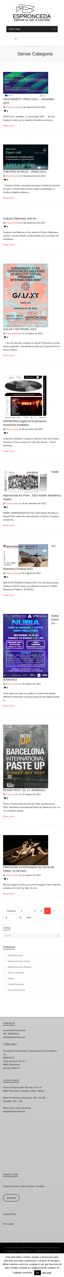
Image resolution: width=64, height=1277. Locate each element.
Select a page (14, 29)
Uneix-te (11, 1198)
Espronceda (12, 107)
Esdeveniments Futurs (19, 961)
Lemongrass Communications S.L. (20, 1251)
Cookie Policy (9, 1214)
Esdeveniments (15, 955)
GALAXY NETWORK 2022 (19, 329)
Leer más (46, 1272)
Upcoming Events (16, 990)
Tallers (11, 978)
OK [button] (37, 1273)
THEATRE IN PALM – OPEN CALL (25, 171)
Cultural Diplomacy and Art (19, 218)
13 (20, 917)
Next (29, 917)
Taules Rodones (16, 984)
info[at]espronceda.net (14, 1037)
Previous (11, 911)
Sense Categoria (16, 972)
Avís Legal (8, 1224)
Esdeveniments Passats (19, 967)
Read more (8, 125)
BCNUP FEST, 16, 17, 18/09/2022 (24, 790)
